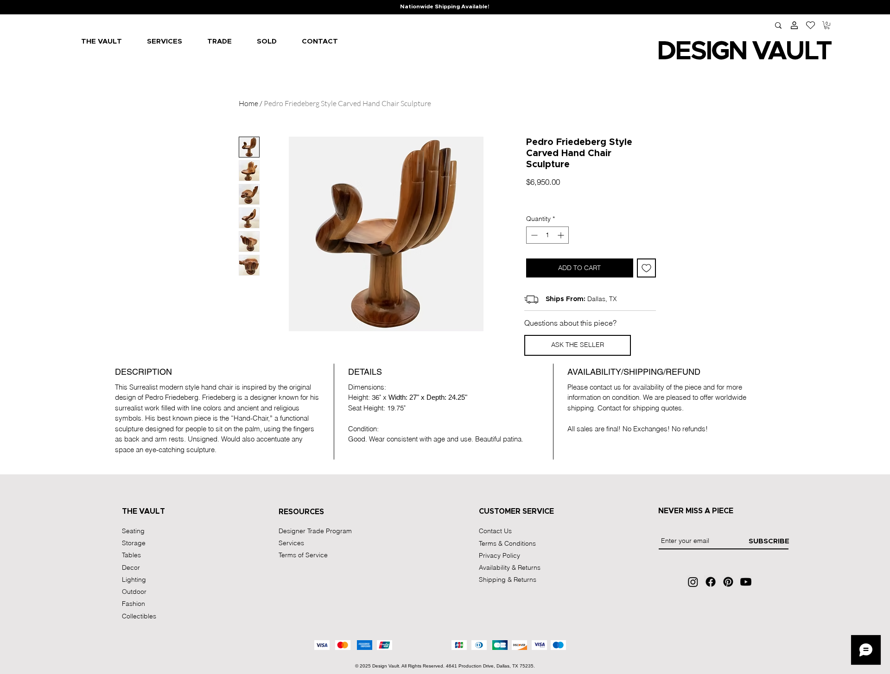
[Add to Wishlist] (646, 267)
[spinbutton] (547, 235)
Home (248, 103)
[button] (827, 25)
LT (817, 51)
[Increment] (561, 235)
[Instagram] (693, 581)
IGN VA (745, 51)
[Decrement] (533, 235)
